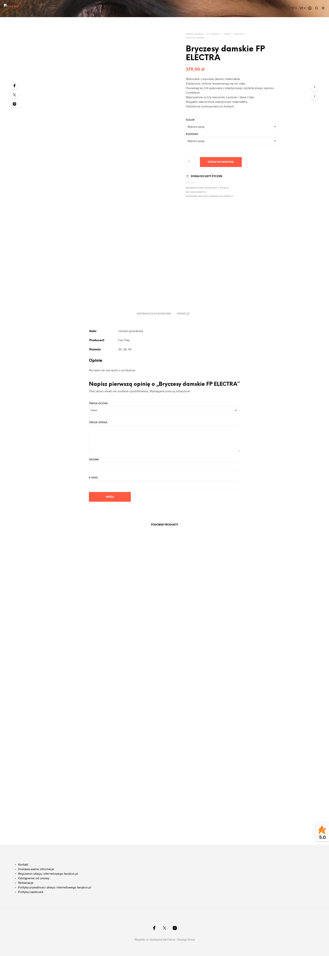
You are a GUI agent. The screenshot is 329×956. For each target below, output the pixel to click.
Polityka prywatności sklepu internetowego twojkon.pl (54, 887)
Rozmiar (192, 134)
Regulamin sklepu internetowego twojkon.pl (48, 873)
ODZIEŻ (227, 34)
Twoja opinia (99, 422)
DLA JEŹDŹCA (213, 34)
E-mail (94, 478)
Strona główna (194, 34)
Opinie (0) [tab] (183, 314)
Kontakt (23, 864)
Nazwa (94, 459)
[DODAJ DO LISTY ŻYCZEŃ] (76, 802)
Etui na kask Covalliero (181, 811)
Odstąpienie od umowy (33, 878)
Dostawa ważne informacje (36, 869)
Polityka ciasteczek (30, 892)
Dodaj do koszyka (221, 162)
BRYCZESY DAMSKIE (195, 38)
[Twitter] (14, 94)
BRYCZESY (240, 34)
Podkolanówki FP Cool (64, 811)
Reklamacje (26, 882)
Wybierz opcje (62, 820)
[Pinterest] (14, 103)
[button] (294, 8)
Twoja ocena (98, 403)
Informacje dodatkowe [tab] (154, 314)
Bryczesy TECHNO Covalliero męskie (246, 591)
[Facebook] (14, 85)
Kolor (190, 120)
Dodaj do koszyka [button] (181, 820)
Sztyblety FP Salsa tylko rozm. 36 (127, 811)
